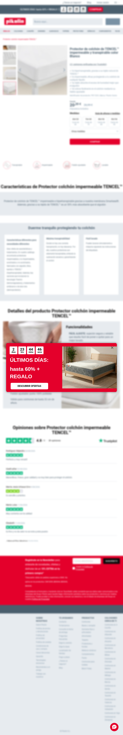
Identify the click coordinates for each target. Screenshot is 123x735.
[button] (114, 727)
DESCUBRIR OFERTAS (29, 386)
